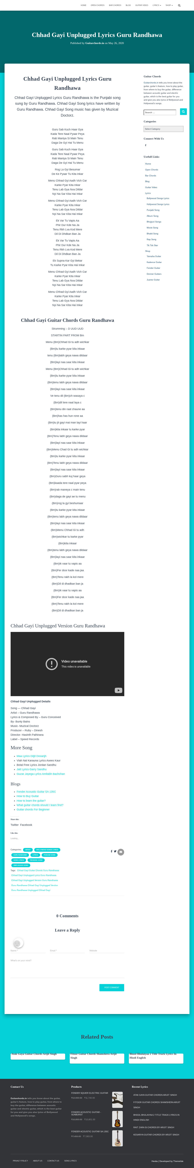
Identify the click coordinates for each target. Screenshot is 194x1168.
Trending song (36, 860)
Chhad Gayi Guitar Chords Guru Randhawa (38, 870)
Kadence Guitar (154, 262)
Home (83, 5)
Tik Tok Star (152, 245)
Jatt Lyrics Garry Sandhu (32, 769)
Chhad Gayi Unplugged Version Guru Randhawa (34, 880)
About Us (37, 1161)
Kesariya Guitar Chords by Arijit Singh (156, 1134)
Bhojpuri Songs (154, 221)
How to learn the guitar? (31, 800)
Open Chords (97, 5)
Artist (28, 850)
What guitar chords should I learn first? (40, 805)
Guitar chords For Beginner (33, 809)
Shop (168, 5)
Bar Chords (115, 5)
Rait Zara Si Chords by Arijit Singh (153, 1127)
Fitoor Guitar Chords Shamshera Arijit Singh (156, 1105)
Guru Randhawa (20, 855)
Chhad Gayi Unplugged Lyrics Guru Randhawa (33, 875)
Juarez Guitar (153, 279)
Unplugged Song (20, 865)
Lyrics (156, 5)
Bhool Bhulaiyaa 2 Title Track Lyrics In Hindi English (156, 1117)
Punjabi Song (49, 855)
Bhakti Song (152, 233)
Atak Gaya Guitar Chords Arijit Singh (34, 1053)
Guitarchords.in (151, 82)
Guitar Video (141, 5)
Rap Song (151, 239)
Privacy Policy (20, 1161)
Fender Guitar (153, 268)
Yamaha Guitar (154, 256)
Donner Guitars (154, 274)
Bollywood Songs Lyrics (47, 850)
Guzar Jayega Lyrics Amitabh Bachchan (41, 773)
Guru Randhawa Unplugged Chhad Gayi (30, 890)
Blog (128, 5)
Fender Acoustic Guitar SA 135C (36, 791)
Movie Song (152, 227)
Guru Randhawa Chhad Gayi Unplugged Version (34, 885)
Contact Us (53, 1161)
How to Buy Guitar (28, 796)
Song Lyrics (18, 860)
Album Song (152, 216)
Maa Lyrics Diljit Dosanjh (31, 756)
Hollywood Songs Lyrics (158, 204)
